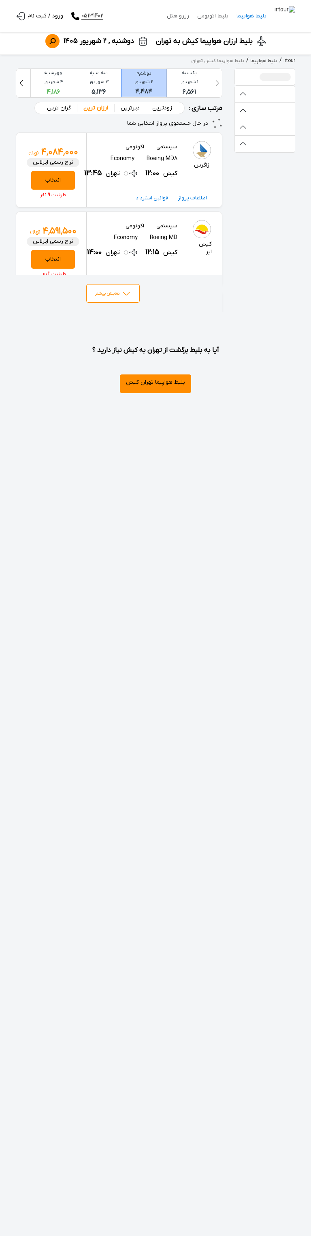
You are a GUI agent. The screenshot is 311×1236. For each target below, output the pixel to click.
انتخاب (53, 180)
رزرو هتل (178, 16)
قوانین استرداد (152, 198)
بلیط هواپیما (251, 16)
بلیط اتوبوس (212, 16)
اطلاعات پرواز (192, 198)
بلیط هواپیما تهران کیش (155, 382)
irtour (289, 61)
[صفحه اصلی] (285, 16)
